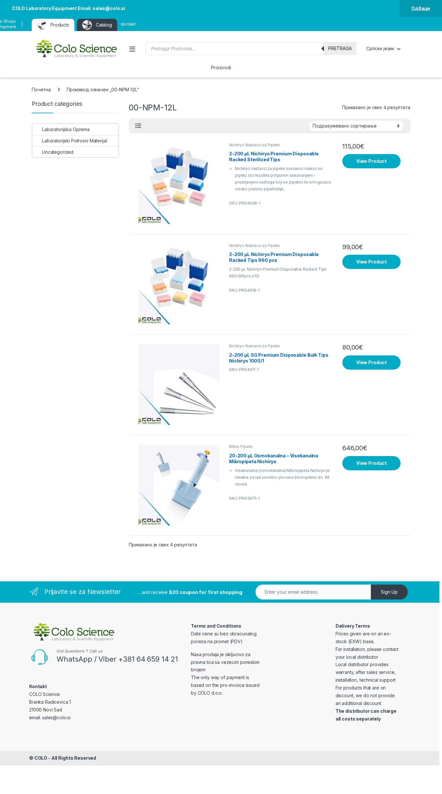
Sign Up (389, 592)
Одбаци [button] (420, 8)
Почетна (41, 89)
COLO (40, 758)
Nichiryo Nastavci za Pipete (254, 144)
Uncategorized (57, 152)
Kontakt (128, 24)
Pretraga (340, 48)
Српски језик (380, 48)
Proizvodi (221, 67)
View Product (371, 161)
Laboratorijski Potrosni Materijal (74, 140)
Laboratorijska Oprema (66, 129)
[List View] (138, 125)
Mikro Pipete (241, 446)
